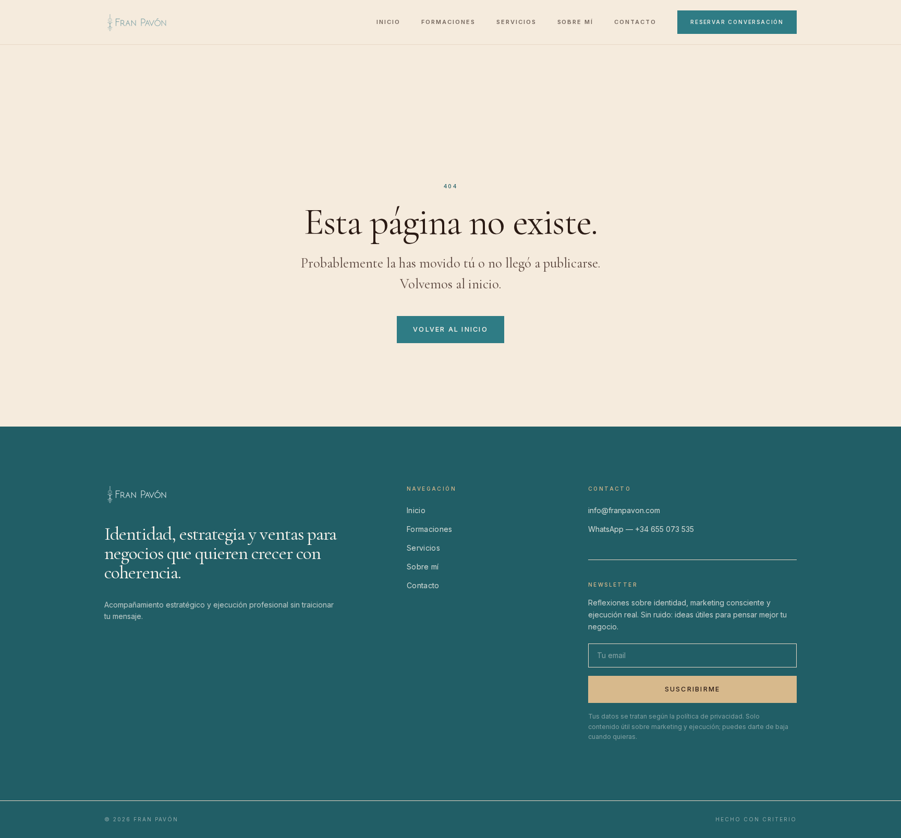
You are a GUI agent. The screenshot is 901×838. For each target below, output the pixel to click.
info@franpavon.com (624, 510)
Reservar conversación (737, 22)
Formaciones (448, 22)
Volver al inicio (450, 329)
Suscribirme (693, 689)
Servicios (516, 22)
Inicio (388, 22)
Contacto (635, 22)
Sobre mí (575, 22)
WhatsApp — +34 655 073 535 (641, 529)
